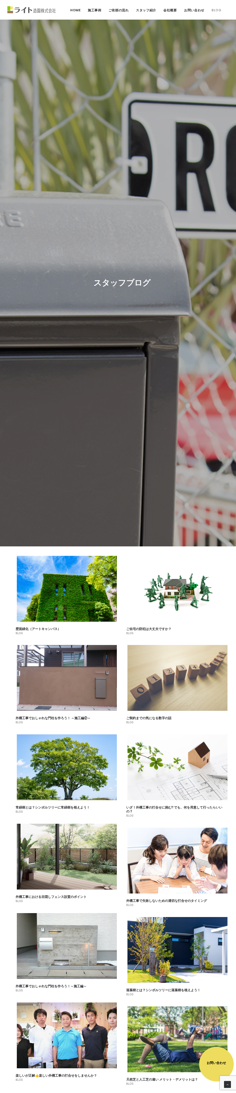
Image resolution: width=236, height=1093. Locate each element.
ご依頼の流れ (119, 10)
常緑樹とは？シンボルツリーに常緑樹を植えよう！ (53, 807)
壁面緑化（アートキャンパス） (38, 629)
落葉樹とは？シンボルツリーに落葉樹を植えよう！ (163, 990)
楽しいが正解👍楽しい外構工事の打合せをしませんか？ (56, 1075)
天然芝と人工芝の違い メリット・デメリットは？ (162, 1079)
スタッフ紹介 (146, 10)
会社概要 (170, 10)
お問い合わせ (194, 10)
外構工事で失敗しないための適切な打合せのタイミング (166, 900)
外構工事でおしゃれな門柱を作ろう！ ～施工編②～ (53, 718)
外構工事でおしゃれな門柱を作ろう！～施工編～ (51, 986)
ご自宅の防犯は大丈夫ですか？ (148, 629)
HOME (75, 10)
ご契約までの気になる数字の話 (148, 718)
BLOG (216, 10)
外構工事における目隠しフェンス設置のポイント (51, 897)
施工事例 (94, 10)
